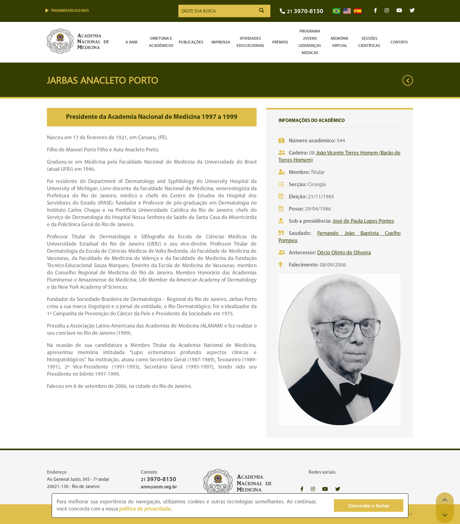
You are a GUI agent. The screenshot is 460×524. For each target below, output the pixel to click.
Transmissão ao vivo (70, 11)
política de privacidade (145, 509)
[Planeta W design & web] (409, 514)
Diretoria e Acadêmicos (161, 42)
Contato (399, 42)
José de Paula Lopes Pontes (363, 221)
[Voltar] (407, 80)
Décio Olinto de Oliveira (344, 253)
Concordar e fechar (368, 505)
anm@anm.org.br (159, 487)
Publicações (191, 42)
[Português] (336, 11)
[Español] (357, 11)
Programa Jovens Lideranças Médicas (310, 42)
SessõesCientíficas (369, 42)
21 (305, 11)
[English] (347, 11)
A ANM (131, 42)
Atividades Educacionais (250, 42)
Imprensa (221, 42)
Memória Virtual (339, 42)
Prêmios (280, 42)
